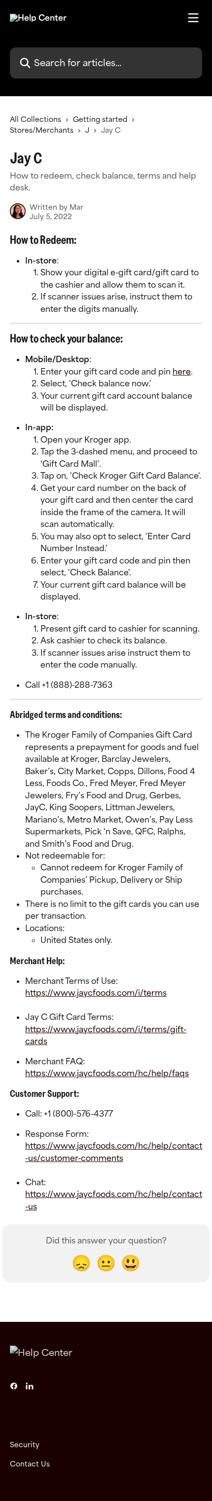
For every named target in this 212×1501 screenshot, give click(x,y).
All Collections (35, 119)
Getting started (100, 119)
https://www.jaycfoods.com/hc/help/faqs (107, 1073)
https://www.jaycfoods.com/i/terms (96, 993)
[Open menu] (193, 18)
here (182, 371)
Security (24, 1444)
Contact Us (30, 1464)
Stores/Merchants (41, 130)
